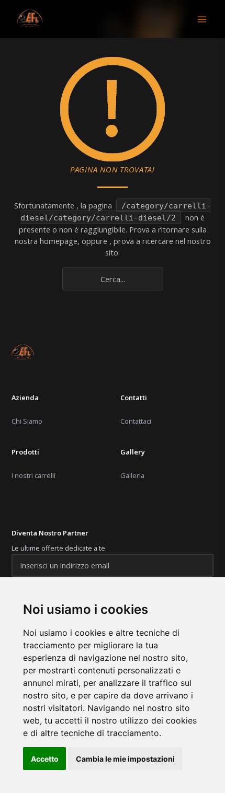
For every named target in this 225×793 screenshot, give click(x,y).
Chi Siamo (27, 421)
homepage (58, 241)
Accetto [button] (45, 758)
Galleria (132, 475)
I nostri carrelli (33, 475)
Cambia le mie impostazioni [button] (125, 758)
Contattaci (135, 421)
